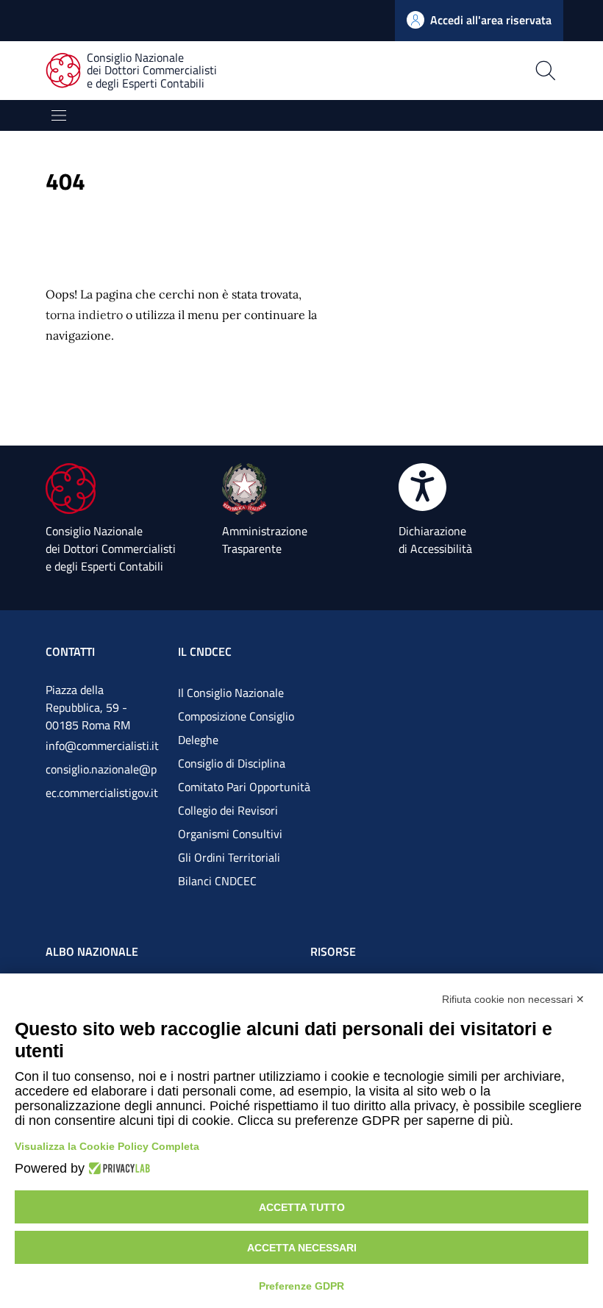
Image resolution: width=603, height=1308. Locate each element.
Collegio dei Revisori (228, 810)
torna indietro (84, 314)
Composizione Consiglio (236, 716)
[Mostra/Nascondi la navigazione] (59, 115)
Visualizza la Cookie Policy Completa (107, 1146)
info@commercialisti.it (102, 745)
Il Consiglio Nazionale (231, 692)
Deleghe (198, 739)
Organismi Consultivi (230, 834)
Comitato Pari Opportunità (244, 787)
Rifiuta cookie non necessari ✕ (513, 999)
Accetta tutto (302, 1207)
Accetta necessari (302, 1248)
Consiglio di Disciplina (231, 763)
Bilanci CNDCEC (217, 881)
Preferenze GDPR (301, 1286)
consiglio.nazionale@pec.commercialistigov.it (102, 780)
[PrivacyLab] (117, 1168)
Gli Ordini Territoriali (229, 857)
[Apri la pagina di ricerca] (430, 70)
